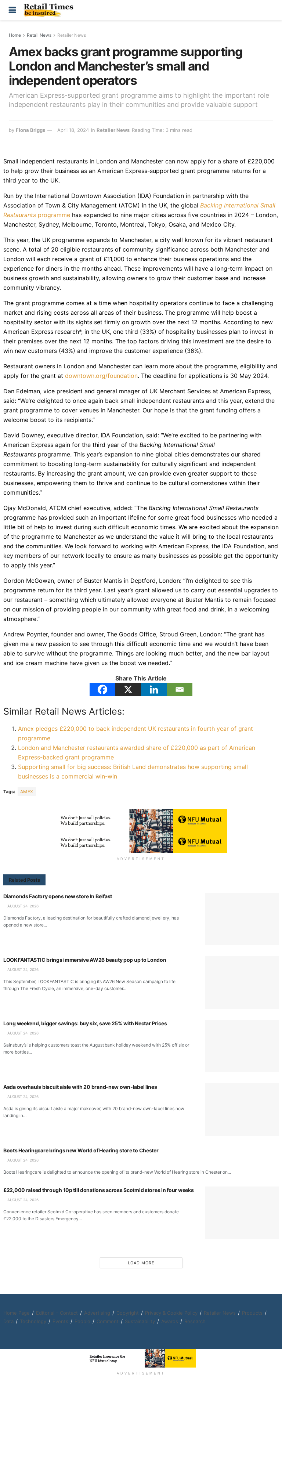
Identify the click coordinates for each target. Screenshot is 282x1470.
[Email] (179, 689)
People (82, 1321)
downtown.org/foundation (101, 375)
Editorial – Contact (57, 1313)
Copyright (127, 1313)
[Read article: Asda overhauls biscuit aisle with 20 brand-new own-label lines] (242, 1109)
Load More (141, 1262)
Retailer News (71, 35)
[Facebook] (102, 689)
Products (252, 1313)
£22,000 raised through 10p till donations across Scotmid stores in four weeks (98, 1190)
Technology (33, 1321)
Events (60, 1321)
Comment (108, 1321)
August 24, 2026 (22, 906)
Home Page (16, 1313)
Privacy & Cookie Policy (171, 1313)
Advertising (97, 1313)
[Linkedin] (154, 689)
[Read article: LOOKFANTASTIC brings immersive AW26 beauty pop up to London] (242, 982)
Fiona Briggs (30, 130)
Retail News (39, 35)
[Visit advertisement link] (141, 820)
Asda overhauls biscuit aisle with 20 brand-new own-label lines (80, 1087)
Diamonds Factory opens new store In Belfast (57, 896)
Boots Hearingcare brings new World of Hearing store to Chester (81, 1150)
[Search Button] (269, 10)
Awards (169, 1321)
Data (8, 1321)
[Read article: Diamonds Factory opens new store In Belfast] (242, 919)
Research (195, 1321)
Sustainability (140, 1321)
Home (15, 35)
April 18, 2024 (73, 130)
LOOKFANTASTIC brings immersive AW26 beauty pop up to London (84, 960)
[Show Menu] (12, 10)
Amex (26, 791)
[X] (128, 689)
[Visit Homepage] (50, 10)
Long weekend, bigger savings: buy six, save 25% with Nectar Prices (85, 1023)
